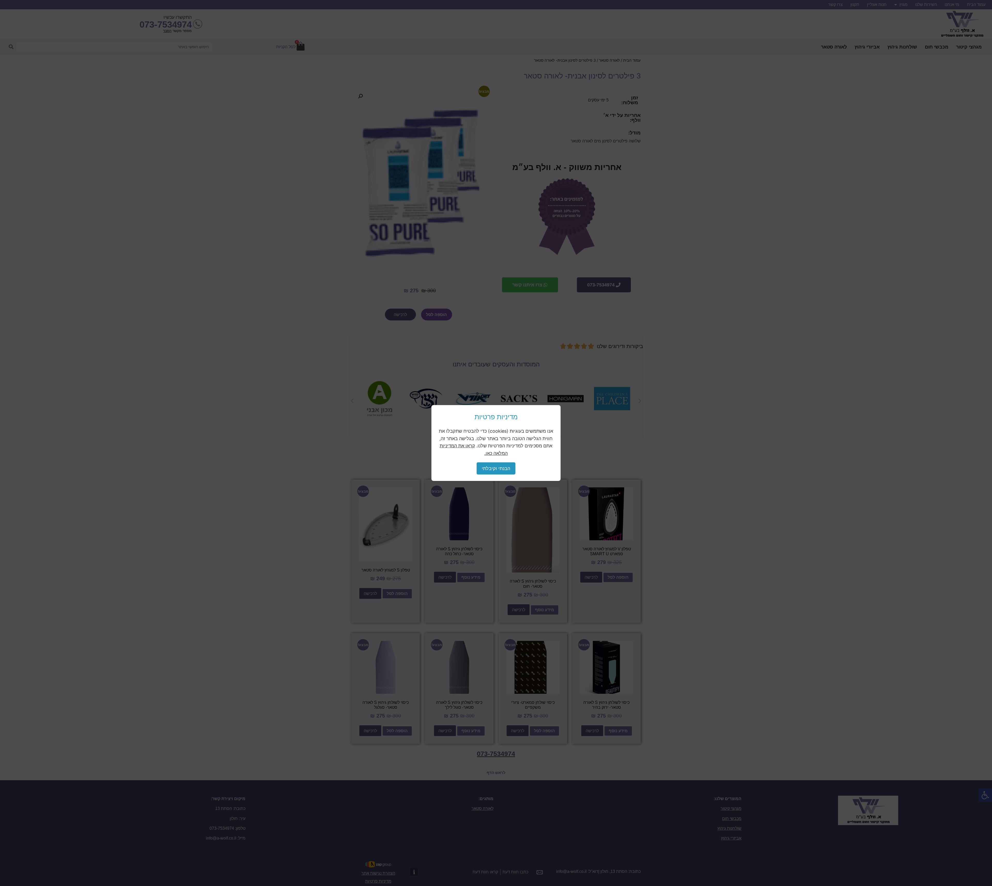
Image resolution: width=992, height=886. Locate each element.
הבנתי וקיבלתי (496, 468)
